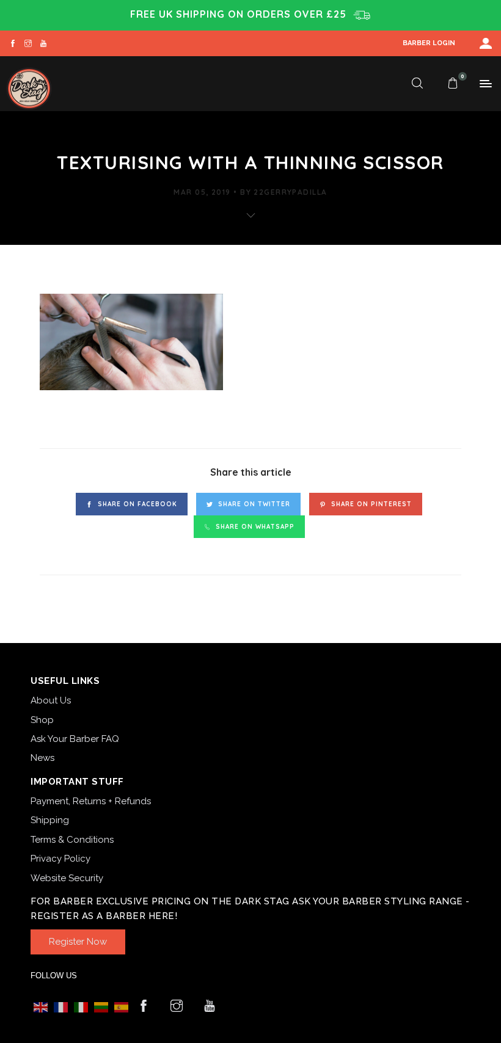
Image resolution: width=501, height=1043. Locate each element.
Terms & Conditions (72, 839)
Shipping (50, 820)
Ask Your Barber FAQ (75, 738)
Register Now (78, 941)
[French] (61, 1006)
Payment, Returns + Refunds (91, 801)
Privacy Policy (60, 858)
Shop (42, 719)
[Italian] (81, 1006)
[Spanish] (121, 1006)
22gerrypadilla (290, 192)
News (42, 757)
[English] (41, 1006)
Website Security (67, 878)
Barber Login (429, 43)
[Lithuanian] (101, 1006)
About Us (51, 700)
